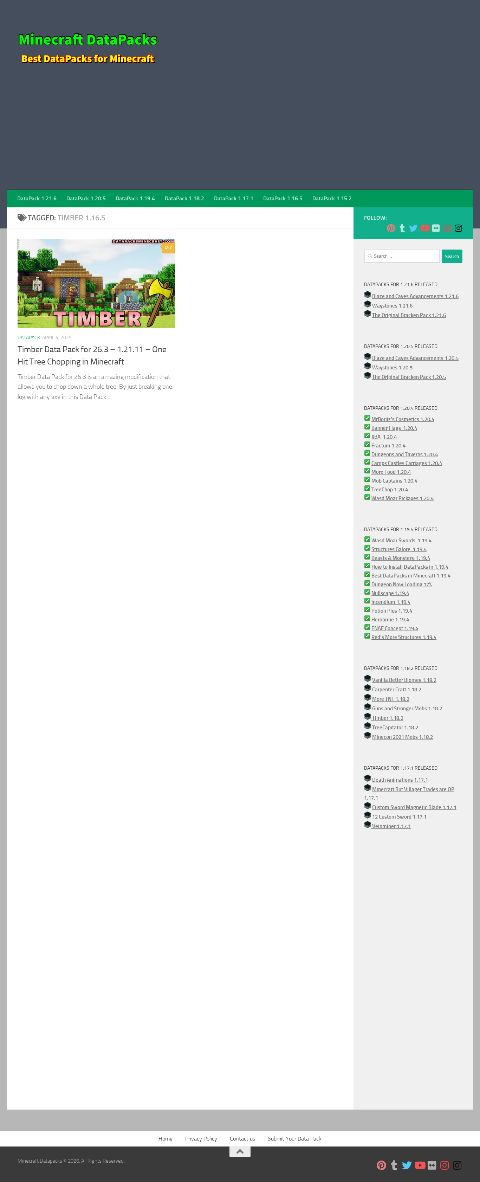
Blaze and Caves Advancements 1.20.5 (415, 358)
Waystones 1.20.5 (392, 367)
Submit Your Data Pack (295, 1138)
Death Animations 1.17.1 (400, 780)
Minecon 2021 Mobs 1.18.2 (402, 737)
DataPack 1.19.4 (135, 198)
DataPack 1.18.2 (184, 198)
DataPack (29, 338)
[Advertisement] (240, 137)
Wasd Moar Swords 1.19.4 (401, 540)
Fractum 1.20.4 (388, 446)
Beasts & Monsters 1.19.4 (400, 558)
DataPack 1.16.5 (283, 198)
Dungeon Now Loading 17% (401, 584)
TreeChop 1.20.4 (389, 489)
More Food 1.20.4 (391, 472)
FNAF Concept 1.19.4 (394, 628)
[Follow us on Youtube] (424, 228)
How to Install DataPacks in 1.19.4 (409, 567)
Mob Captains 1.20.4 (394, 481)
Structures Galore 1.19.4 (399, 549)
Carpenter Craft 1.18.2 (396, 689)
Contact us (242, 1138)
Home (165, 1138)
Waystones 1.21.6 (392, 306)
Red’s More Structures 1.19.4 (403, 637)
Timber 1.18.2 (387, 718)
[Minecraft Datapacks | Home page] (88, 42)
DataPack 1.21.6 (37, 198)
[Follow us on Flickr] (436, 228)
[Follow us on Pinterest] (391, 228)
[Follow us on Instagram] (447, 228)
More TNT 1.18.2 (390, 699)
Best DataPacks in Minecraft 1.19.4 (410, 576)
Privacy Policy (201, 1138)
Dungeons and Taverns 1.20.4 (404, 454)
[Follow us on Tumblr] (402, 228)
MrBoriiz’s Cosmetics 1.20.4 (402, 419)
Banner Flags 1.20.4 (394, 428)
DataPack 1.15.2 (332, 198)
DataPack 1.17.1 (233, 198)
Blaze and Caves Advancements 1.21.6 (415, 296)
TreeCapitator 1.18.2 (395, 727)
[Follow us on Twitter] (413, 228)
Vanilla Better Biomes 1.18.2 (404, 680)
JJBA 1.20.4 (384, 437)
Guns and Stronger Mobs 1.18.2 (407, 708)
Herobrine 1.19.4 (390, 619)
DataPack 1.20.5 (86, 198)
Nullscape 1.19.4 (390, 593)
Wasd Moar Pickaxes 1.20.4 (402, 498)
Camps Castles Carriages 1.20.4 (406, 463)
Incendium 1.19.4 (390, 602)
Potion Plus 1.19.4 (391, 611)
